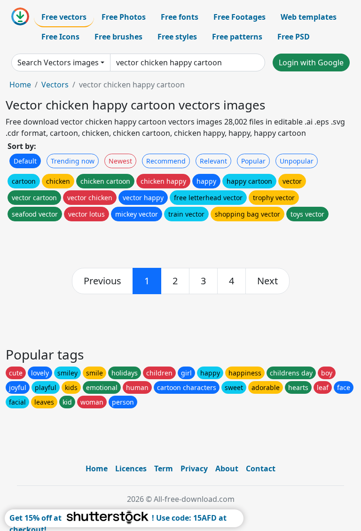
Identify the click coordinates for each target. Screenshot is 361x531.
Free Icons (60, 36)
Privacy (194, 468)
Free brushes (118, 36)
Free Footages (239, 17)
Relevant (213, 160)
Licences (131, 468)
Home (20, 84)
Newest (120, 160)
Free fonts (179, 17)
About (226, 468)
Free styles (177, 36)
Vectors (55, 84)
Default (25, 160)
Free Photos (124, 17)
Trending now (72, 160)
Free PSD (293, 36)
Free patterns (237, 36)
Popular (253, 160)
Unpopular (297, 160)
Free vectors (63, 17)
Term (163, 468)
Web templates (309, 17)
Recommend (166, 160)
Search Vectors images (58, 62)
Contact (260, 468)
